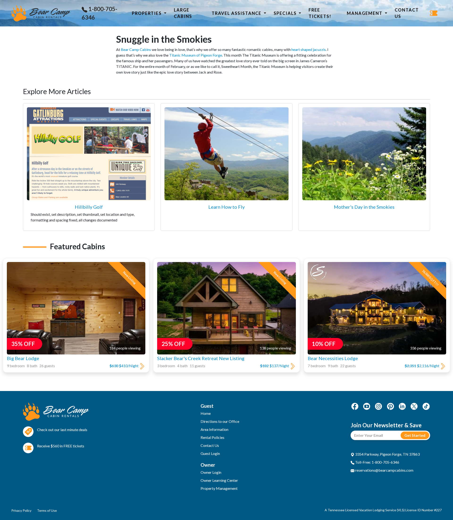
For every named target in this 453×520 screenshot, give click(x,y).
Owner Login (211, 472)
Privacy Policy (21, 510)
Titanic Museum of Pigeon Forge (195, 55)
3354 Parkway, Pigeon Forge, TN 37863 (387, 454)
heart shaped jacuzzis (308, 49)
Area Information (214, 429)
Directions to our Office (220, 421)
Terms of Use (47, 510)
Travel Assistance (237, 13)
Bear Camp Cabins (136, 49)
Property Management (219, 488)
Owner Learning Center (219, 480)
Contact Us (407, 13)
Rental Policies (212, 437)
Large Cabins (183, 13)
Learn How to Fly (226, 207)
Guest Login (210, 453)
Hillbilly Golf (89, 207)
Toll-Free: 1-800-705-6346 (376, 462)
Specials (286, 13)
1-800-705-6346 (99, 13)
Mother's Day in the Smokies (364, 207)
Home (206, 413)
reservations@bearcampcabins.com (383, 470)
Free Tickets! (320, 13)
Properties (147, 13)
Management (365, 13)
